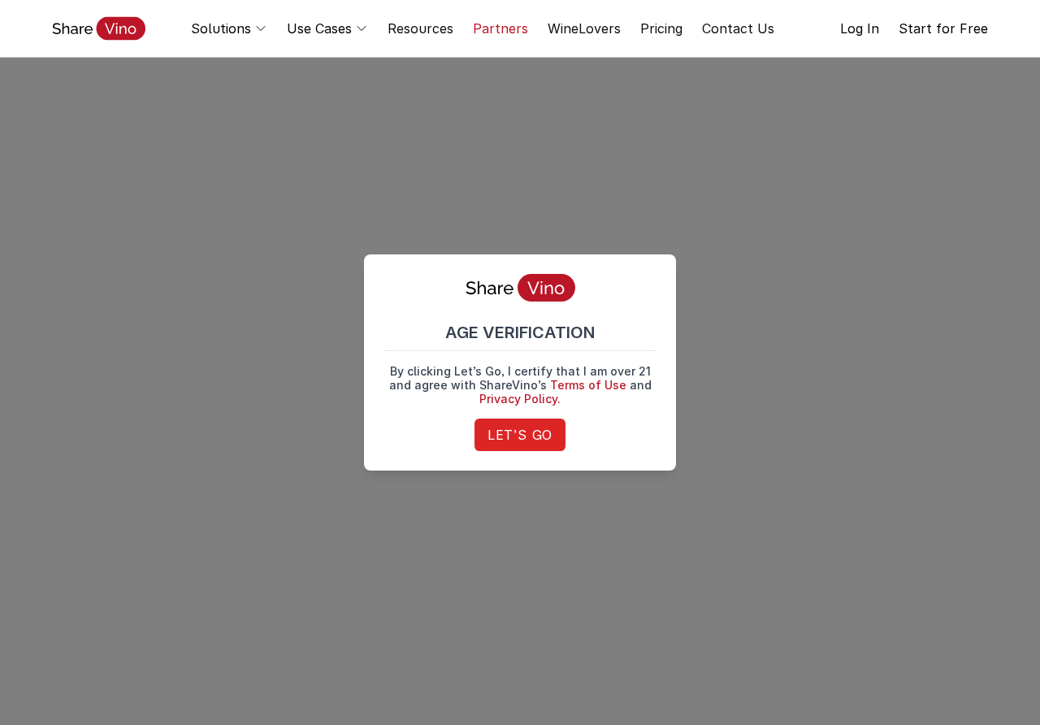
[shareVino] (98, 28)
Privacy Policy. (520, 399)
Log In (859, 28)
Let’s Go (520, 435)
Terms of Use (588, 385)
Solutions (221, 28)
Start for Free (943, 28)
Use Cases (319, 28)
